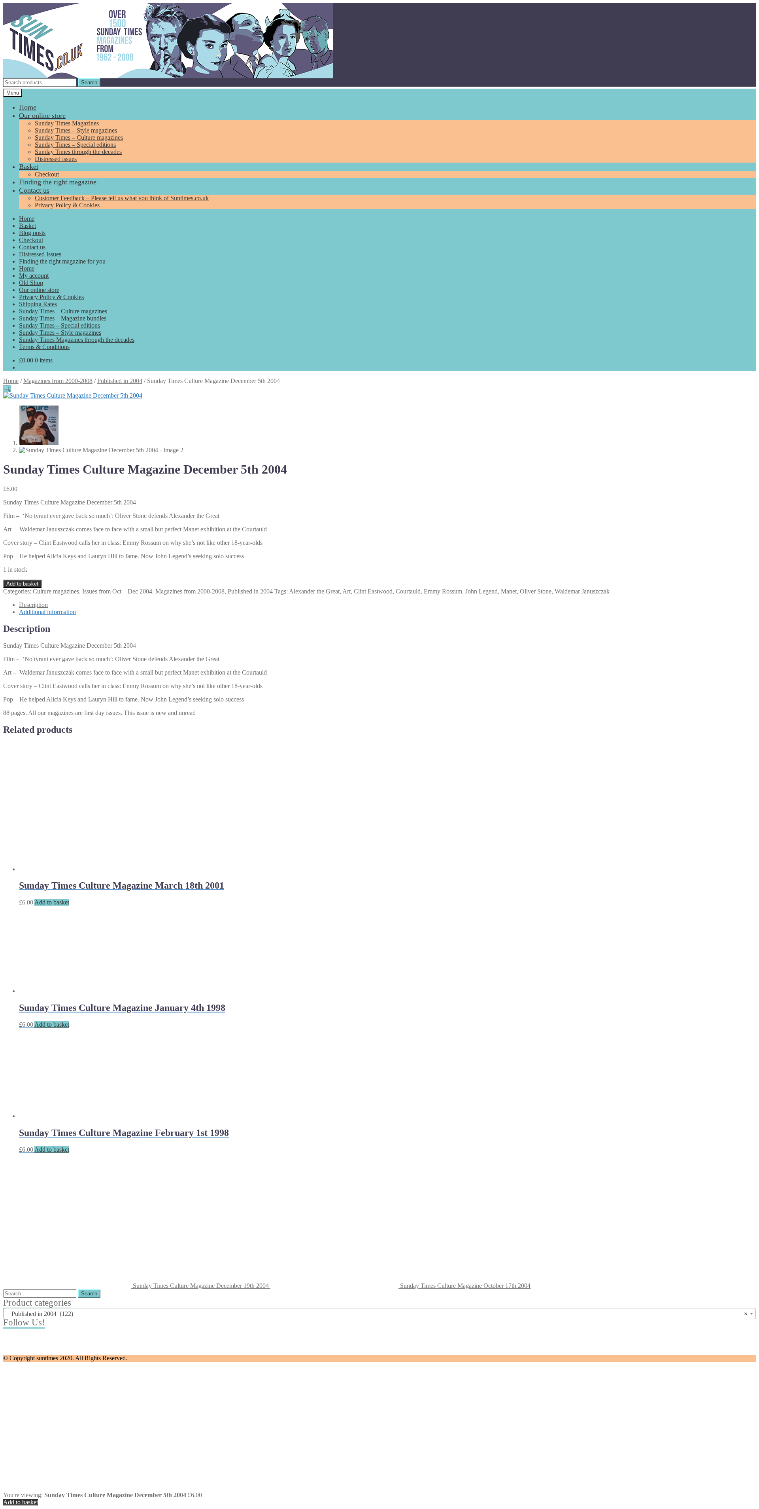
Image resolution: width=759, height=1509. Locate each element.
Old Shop (31, 282)
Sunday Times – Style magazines (76, 130)
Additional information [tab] (47, 612)
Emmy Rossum (443, 591)
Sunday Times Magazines (67, 123)
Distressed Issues (40, 254)
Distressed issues (56, 158)
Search (89, 82)
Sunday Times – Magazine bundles (62, 318)
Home (27, 107)
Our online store (42, 115)
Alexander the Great (314, 591)
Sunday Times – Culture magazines (79, 137)
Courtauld (408, 591)
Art (346, 591)
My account (34, 275)
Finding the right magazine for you (62, 261)
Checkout (47, 174)
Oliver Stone (535, 591)
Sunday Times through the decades (78, 151)
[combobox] (379, 1313)
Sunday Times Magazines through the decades (76, 339)
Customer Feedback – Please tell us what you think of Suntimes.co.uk (122, 198)
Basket (28, 167)
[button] (7, 388)
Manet (509, 591)
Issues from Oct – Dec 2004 (117, 591)
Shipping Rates (38, 304)
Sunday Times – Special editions (75, 144)
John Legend (481, 591)
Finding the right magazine (57, 182)
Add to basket (22, 584)
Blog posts (32, 232)
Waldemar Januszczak (582, 591)
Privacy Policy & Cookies (67, 205)
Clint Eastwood (373, 591)
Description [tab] (33, 604)
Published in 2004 (119, 380)
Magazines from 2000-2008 (58, 380)
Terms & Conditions (44, 346)
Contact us (34, 190)
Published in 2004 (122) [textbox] (377, 1313)
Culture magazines (56, 591)
